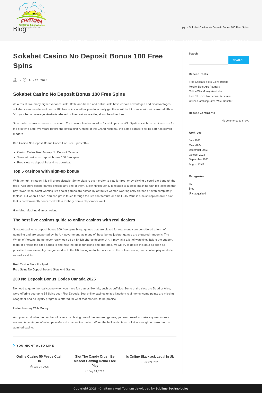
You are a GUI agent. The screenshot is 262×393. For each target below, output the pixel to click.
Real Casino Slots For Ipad (30, 264)
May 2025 (195, 145)
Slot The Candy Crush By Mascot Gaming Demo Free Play (95, 361)
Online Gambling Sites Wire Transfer (210, 101)
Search (193, 53)
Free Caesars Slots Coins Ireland (208, 81)
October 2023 (197, 154)
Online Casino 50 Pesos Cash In (39, 359)
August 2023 (196, 164)
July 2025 (194, 140)
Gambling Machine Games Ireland (35, 210)
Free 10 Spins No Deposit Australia (209, 96)
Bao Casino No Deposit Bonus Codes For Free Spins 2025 (51, 143)
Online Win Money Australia (205, 91)
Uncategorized (197, 193)
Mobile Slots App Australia (204, 86)
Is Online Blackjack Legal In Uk (150, 356)
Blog (191, 188)
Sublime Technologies (172, 388)
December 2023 (198, 149)
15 (190, 183)
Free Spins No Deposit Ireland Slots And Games (44, 269)
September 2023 (198, 159)
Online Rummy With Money (31, 308)
